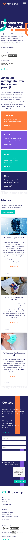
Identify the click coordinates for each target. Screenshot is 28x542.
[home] (11, 3)
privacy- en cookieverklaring (11, 464)
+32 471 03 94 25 (7, 423)
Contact (4, 509)
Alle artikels (8, 212)
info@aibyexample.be (8, 421)
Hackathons (6, 499)
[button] (24, 3)
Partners (5, 502)
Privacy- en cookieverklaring (9, 536)
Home (4, 497)
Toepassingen (6, 504)
